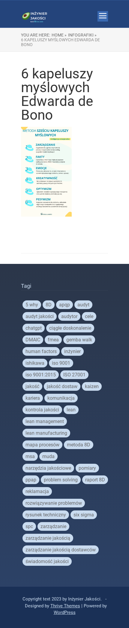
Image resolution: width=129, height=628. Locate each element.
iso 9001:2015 (41, 375)
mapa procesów (42, 445)
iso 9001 (61, 363)
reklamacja (37, 491)
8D (49, 305)
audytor (69, 316)
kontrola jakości (42, 410)
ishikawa (35, 363)
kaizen (92, 386)
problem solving (61, 480)
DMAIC (33, 340)
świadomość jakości (47, 561)
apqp (64, 305)
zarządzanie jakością (48, 538)
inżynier (72, 351)
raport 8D (95, 480)
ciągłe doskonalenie (70, 328)
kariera (33, 398)
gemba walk (79, 340)
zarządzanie (53, 526)
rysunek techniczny (46, 515)
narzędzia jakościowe (48, 468)
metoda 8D (78, 445)
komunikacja (61, 398)
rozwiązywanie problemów (54, 503)
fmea (53, 340)
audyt (83, 305)
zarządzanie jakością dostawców (61, 550)
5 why (32, 305)
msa (30, 456)
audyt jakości (40, 316)
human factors (41, 351)
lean (71, 410)
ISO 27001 (74, 375)
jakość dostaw (62, 386)
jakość (32, 386)
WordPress (65, 612)
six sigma (84, 515)
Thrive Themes (65, 606)
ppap (31, 480)
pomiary (87, 468)
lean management (45, 421)
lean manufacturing (46, 433)
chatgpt (34, 328)
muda (48, 456)
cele (89, 316)
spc (29, 526)
